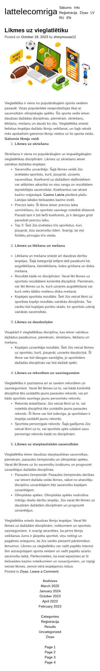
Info (77, 7)
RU (61, 18)
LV (92, 13)
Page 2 (50, 652)
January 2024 (50, 591)
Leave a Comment (44, 571)
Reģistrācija (68, 13)
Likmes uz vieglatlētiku (36, 30)
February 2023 (50, 606)
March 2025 (50, 586)
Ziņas (84, 13)
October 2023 (50, 596)
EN (69, 18)
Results (50, 627)
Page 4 (50, 662)
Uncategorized (50, 632)
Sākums (65, 7)
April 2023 (50, 601)
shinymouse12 (65, 37)
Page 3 (50, 657)
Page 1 (50, 647)
